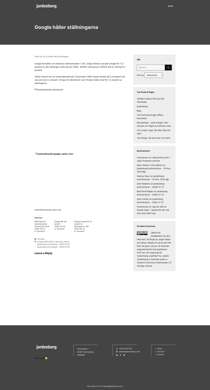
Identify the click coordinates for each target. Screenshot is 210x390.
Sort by (141, 75)
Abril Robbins (143, 184)
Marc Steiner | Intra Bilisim (149, 165)
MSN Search (49, 242)
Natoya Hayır (143, 176)
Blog (170, 6)
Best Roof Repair (145, 191)
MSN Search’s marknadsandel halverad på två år (42, 223)
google (40, 242)
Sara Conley (143, 199)
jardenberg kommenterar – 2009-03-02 (53, 244)
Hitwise (96, 63)
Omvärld (40, 239)
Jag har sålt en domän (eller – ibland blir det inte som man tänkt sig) (153, 210)
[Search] (168, 67)
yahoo (66, 242)
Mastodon (39, 358)
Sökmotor (59, 242)
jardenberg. (142, 106)
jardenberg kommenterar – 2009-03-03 (53, 247)
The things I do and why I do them (153, 138)
